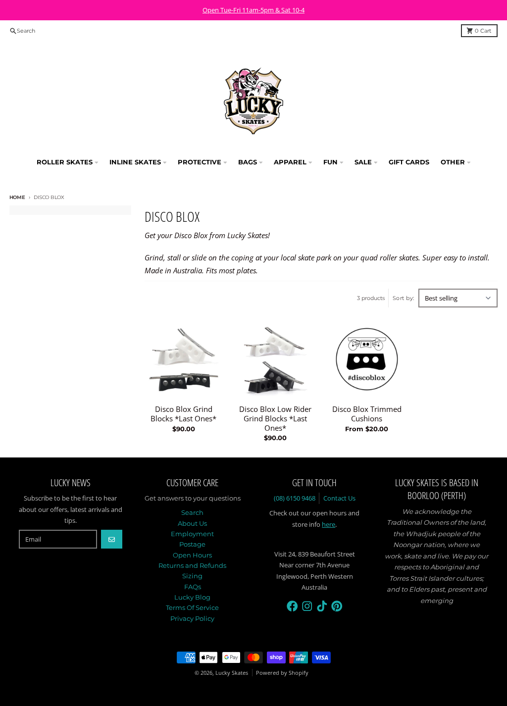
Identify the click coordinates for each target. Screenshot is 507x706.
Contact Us (339, 498)
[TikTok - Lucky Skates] (322, 606)
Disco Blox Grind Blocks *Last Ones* (183, 413)
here (328, 524)
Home (17, 197)
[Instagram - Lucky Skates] (307, 606)
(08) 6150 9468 (294, 498)
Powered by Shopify (282, 672)
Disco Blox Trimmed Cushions (367, 413)
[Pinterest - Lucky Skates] (337, 606)
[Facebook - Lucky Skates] (292, 606)
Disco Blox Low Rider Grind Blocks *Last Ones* (275, 418)
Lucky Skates (231, 672)
